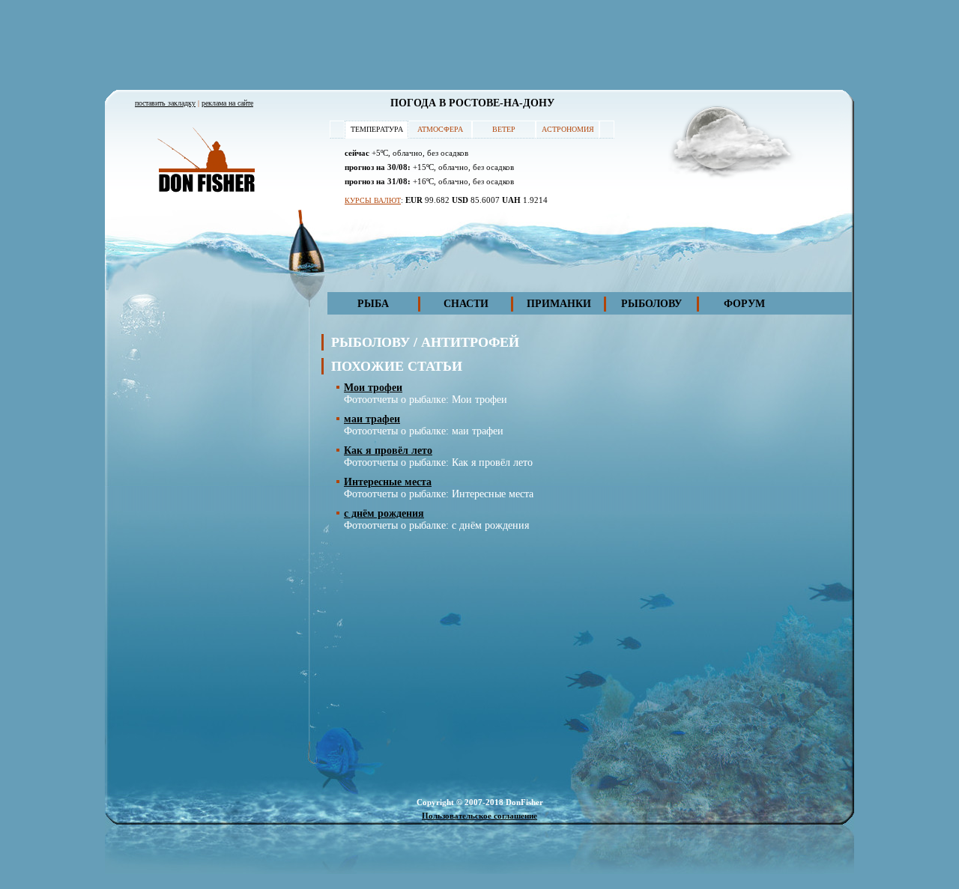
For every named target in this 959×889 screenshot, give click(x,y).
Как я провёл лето (388, 450)
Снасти (466, 303)
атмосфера (440, 129)
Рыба (373, 303)
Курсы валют (373, 200)
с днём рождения (384, 513)
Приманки (559, 303)
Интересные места (388, 482)
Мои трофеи (373, 387)
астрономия (568, 129)
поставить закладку (165, 103)
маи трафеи (372, 419)
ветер (503, 129)
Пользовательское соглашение (479, 815)
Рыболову (651, 303)
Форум (744, 303)
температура (377, 129)
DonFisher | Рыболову (206, 161)
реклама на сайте (227, 103)
